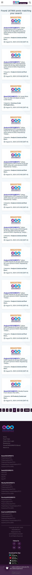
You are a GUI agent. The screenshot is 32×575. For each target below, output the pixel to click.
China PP (4, 474)
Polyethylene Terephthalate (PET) (11, 464)
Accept (17, 573)
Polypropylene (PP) (7, 460)
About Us (6, 447)
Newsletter (6, 443)
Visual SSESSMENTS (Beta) (11, 445)
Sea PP (3, 479)
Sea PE (3, 477)
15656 (27, 410)
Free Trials (6, 439)
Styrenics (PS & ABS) (7, 466)
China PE (4, 472)
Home (5, 437)
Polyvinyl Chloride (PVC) (8, 462)
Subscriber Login (8, 441)
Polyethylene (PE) (6, 458)
